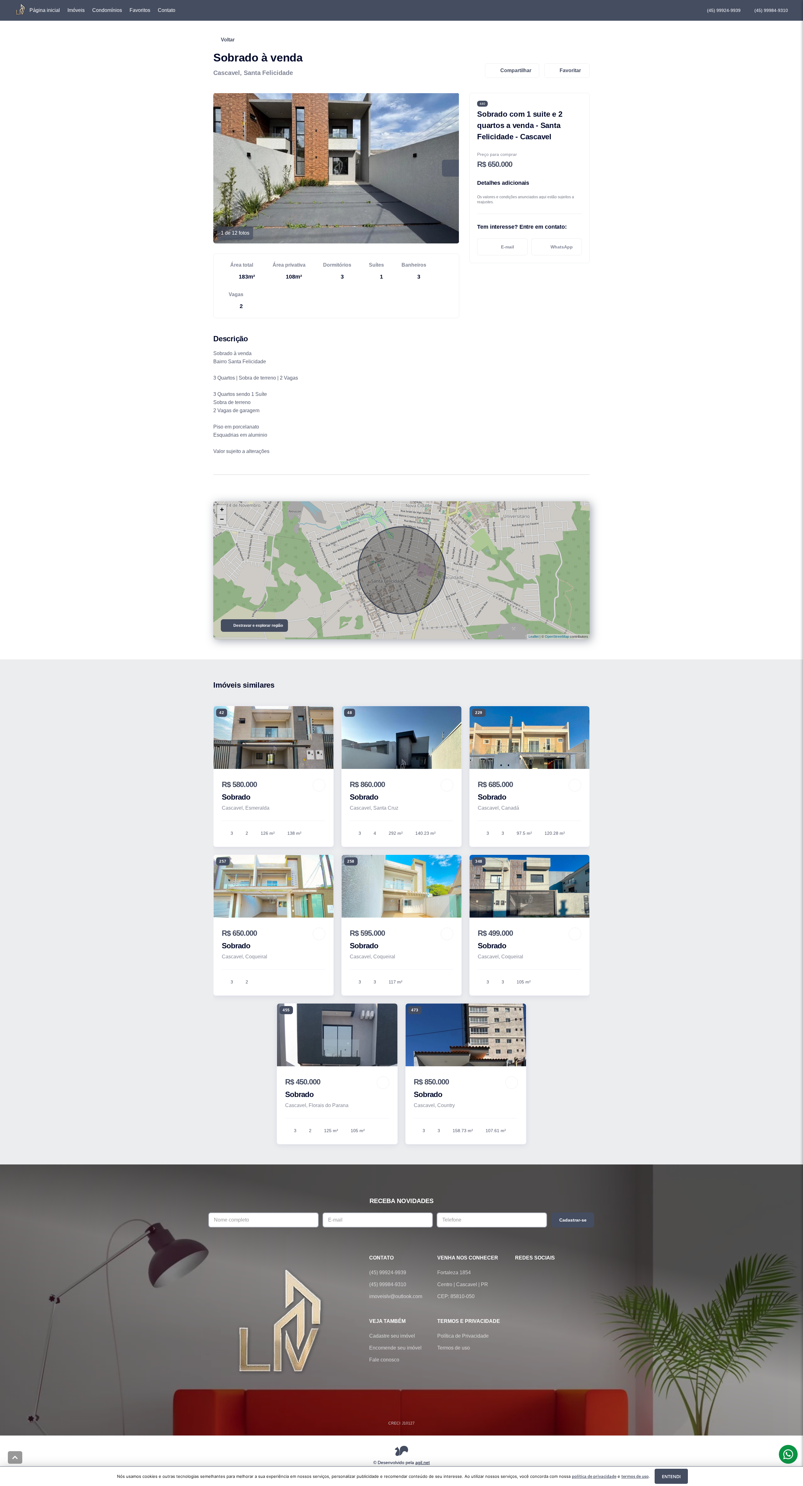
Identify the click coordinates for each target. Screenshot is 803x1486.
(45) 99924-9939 (724, 10)
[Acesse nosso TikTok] (571, 1273)
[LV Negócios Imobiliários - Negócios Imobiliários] (281, 1320)
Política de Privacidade (463, 1336)
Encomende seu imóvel (395, 1347)
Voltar (228, 39)
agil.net (422, 1462)
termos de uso (635, 1476)
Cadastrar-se (573, 1219)
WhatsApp (561, 246)
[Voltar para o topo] (15, 1457)
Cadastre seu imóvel (392, 1336)
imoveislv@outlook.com (395, 1296)
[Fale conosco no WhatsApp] (536, 1273)
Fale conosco (384, 1359)
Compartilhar (515, 70)
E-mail (507, 246)
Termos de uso (453, 1347)
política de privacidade (594, 1476)
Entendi (671, 1476)
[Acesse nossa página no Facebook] (519, 1273)
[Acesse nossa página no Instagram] (554, 1273)
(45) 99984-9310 (771, 10)
